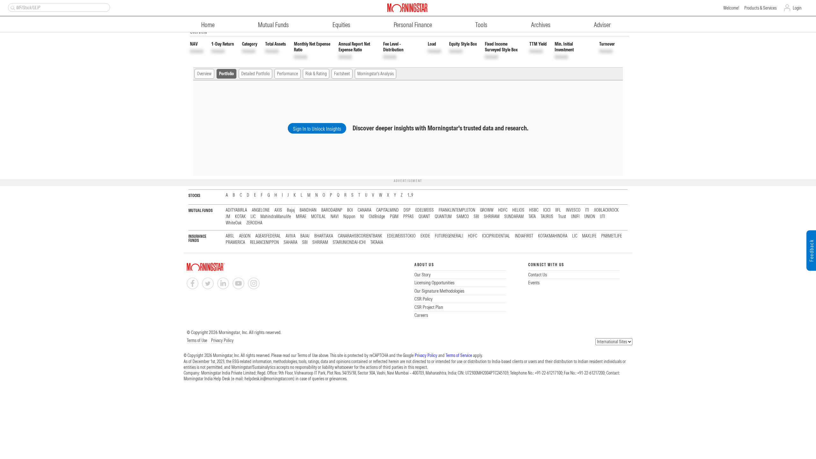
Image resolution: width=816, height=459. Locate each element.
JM (228, 216)
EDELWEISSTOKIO (401, 236)
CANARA (364, 210)
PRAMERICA (235, 242)
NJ (362, 216)
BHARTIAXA (323, 236)
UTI (602, 216)
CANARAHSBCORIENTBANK (360, 236)
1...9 (410, 195)
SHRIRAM (491, 216)
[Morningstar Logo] (407, 8)
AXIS (278, 210)
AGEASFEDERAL (268, 236)
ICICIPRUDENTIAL (496, 236)
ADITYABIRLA (236, 210)
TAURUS (547, 216)
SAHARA (290, 242)
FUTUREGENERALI (449, 236)
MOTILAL (318, 216)
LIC (253, 216)
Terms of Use (197, 340)
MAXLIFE (589, 236)
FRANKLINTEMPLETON (457, 210)
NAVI (335, 216)
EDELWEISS (424, 210)
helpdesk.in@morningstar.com (268, 379)
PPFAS (408, 216)
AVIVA (290, 236)
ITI (587, 210)
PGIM (394, 216)
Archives (540, 25)
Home (208, 25)
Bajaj (291, 210)
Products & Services (760, 8)
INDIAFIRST (524, 236)
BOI (350, 210)
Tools (481, 25)
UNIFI (575, 216)
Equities (341, 25)
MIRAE (301, 216)
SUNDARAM (514, 216)
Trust (562, 216)
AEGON (245, 236)
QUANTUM (443, 216)
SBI (476, 216)
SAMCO (462, 216)
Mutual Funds (273, 25)
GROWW (486, 210)
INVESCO (573, 210)
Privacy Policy (222, 340)
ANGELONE (261, 210)
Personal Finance (413, 25)
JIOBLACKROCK (606, 210)
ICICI (546, 210)
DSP (407, 210)
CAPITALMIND (387, 210)
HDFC (502, 210)
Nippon (349, 216)
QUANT (424, 216)
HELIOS (518, 210)
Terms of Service (459, 355)
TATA (532, 216)
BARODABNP (331, 210)
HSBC (533, 210)
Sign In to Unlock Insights (317, 129)
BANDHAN (308, 210)
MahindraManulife (275, 216)
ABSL (230, 236)
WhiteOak (234, 223)
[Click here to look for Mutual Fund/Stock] (12, 7)
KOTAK (240, 216)
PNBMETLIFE (611, 236)
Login (797, 8)
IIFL (558, 210)
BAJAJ (305, 236)
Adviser (602, 25)
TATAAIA (376, 242)
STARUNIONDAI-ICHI (349, 242)
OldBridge (377, 216)
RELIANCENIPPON (264, 242)
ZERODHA (254, 223)
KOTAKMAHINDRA (552, 236)
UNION (589, 216)
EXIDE (425, 236)
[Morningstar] (219, 267)
